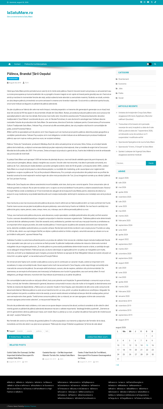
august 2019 (124, 320)
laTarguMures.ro (126, 398)
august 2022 (124, 239)
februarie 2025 (125, 221)
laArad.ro (112, 389)
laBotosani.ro (113, 392)
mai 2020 (122, 277)
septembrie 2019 (125, 315)
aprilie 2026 (123, 192)
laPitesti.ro (72, 395)
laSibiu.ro (112, 395)
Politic (121, 93)
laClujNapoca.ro (88, 382)
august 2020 (124, 263)
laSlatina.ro (121, 395)
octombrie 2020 (125, 254)
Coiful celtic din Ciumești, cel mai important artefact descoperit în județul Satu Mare (21, 355)
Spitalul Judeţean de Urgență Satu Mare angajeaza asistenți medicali (135, 153)
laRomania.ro (63, 382)
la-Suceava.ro (48, 385)
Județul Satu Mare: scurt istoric (99, 337)
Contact (17, 64)
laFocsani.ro (62, 392)
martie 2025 (123, 216)
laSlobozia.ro (131, 395)
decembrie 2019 (125, 301)
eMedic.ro (11, 382)
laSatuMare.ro (20, 12)
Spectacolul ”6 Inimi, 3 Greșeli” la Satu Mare (136, 147)
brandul (20, 331)
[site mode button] (149, 64)
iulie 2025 (122, 202)
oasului (29, 331)
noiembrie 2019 (125, 306)
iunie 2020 (123, 273)
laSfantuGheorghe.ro (134, 382)
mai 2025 (122, 211)
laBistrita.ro (143, 389)
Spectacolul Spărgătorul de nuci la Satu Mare (137, 142)
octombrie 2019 (125, 310)
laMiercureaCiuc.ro (86, 392)
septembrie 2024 (125, 225)
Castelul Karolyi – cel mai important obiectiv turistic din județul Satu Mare (59, 354)
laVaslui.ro (113, 385)
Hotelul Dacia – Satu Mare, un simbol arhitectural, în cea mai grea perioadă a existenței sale (22, 337)
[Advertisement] (81, 42)
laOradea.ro (62, 395)
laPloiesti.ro (95, 385)
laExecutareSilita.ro (15, 389)
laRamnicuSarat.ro (85, 395)
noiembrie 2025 (125, 197)
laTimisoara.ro (63, 389)
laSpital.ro (29, 382)
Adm (27, 83)
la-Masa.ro (47, 382)
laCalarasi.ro (84, 389)
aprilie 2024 (123, 235)
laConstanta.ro (64, 385)
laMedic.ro (20, 382)
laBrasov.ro (112, 382)
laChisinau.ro (28, 389)
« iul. (117, 365)
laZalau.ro (148, 398)
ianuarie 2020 (124, 296)
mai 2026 (122, 187)
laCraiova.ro (75, 385)
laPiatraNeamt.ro (41, 389)
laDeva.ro (94, 389)
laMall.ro (10, 385)
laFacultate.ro (36, 385)
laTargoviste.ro (143, 395)
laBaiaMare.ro (132, 389)
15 (147, 345)
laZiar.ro (18, 385)
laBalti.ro (19, 392)
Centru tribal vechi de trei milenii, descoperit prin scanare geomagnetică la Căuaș (94, 355)
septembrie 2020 (125, 258)
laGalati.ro (85, 385)
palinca (39, 331)
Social (121, 98)
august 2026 (124, 178)
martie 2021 (123, 249)
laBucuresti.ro (75, 382)
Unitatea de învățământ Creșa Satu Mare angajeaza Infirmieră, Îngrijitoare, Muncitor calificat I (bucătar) (135, 116)
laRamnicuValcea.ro (66, 398)
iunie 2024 (123, 230)
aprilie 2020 (123, 282)
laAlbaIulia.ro (123, 385)
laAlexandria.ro (135, 385)
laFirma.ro (26, 385)
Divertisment (13, 78)
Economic (122, 84)
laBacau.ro (121, 389)
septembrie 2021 (125, 244)
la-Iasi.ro (121, 382)
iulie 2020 (122, 268)
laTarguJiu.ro (114, 398)
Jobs (121, 88)
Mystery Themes (30, 406)
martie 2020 (123, 287)
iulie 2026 (122, 183)
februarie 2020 (125, 291)
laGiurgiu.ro (73, 392)
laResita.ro (132, 392)
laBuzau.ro (74, 389)
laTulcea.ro (139, 398)
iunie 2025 (123, 206)
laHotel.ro (38, 382)
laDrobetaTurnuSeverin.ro (85, 398)
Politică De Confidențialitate (36, 64)
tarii (47, 331)
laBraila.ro (124, 392)
